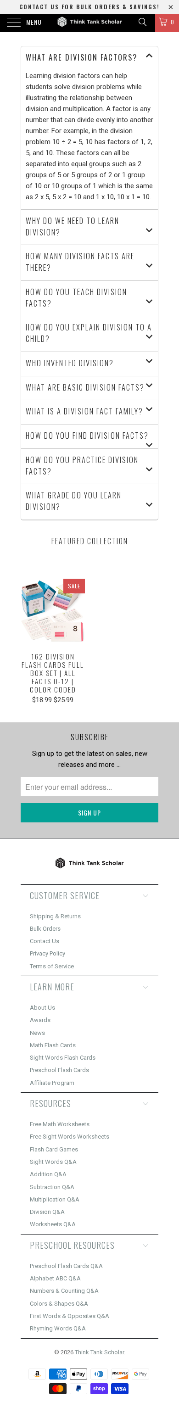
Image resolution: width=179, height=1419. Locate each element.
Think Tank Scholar (99, 1352)
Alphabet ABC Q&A (55, 1278)
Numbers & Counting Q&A (64, 1290)
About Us (42, 1007)
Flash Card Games (54, 1149)
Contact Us (44, 941)
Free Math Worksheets (60, 1124)
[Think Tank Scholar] (89, 23)
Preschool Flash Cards (59, 1070)
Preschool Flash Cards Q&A (66, 1266)
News (37, 1032)
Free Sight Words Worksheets (69, 1136)
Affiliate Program (52, 1082)
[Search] (142, 22)
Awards (40, 1020)
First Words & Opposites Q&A (69, 1316)
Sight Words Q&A (53, 1161)
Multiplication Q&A (54, 1199)
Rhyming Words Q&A (58, 1328)
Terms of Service (52, 966)
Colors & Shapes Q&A (59, 1303)
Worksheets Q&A (53, 1224)
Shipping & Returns (55, 916)
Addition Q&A (48, 1174)
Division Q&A (47, 1211)
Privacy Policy (47, 953)
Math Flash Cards (53, 1045)
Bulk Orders (45, 928)
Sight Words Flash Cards (62, 1057)
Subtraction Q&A (52, 1187)
